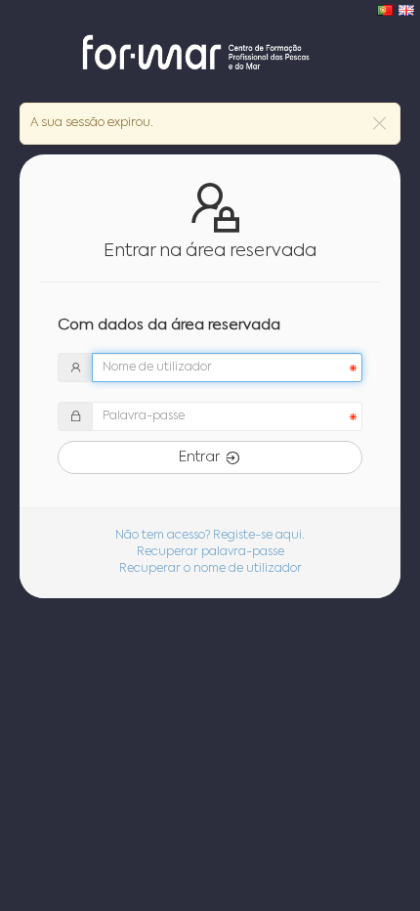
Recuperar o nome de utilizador (210, 569)
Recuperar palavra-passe (210, 552)
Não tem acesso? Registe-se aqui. (210, 536)
